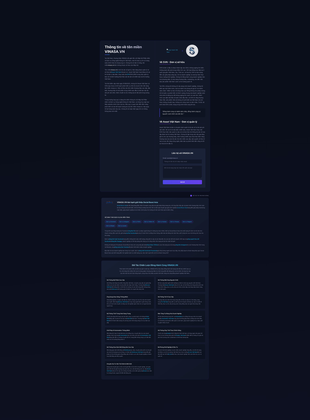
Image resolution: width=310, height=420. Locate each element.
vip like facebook (131, 233)
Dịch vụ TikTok (137, 221)
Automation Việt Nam (168, 318)
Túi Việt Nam (164, 301)
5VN (128, 74)
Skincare (114, 289)
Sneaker (168, 333)
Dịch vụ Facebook (111, 221)
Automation (179, 316)
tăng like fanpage (117, 241)
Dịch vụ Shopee (110, 225)
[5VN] (192, 51)
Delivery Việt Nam (123, 301)
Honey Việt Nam (169, 285)
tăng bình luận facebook (116, 239)
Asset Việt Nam (116, 72)
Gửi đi (182, 182)
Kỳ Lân (170, 354)
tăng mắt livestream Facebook (148, 250)
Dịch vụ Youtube (162, 221)
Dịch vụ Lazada (122, 225)
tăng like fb (131, 231)
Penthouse (127, 350)
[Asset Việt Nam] (173, 51)
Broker (145, 371)
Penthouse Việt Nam (137, 352)
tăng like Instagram (181, 245)
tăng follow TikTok (152, 245)
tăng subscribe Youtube (121, 247)
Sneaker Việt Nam (181, 335)
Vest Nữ (129, 318)
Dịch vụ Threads (174, 221)
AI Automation (123, 335)
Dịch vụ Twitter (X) (149, 221)
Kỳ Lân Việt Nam (192, 352)
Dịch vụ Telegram (187, 221)
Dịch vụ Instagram (124, 221)
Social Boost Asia (122, 205)
